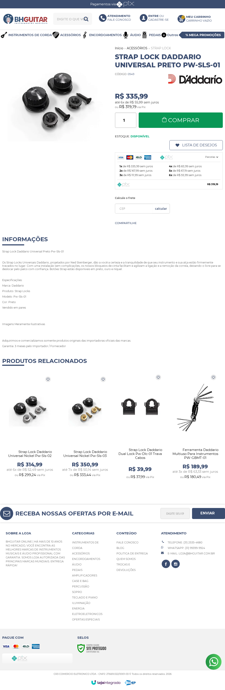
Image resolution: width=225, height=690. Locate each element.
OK (161, 208)
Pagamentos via (103, 4)
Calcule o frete (125, 198)
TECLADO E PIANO (85, 597)
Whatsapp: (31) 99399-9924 (186, 548)
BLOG (120, 548)
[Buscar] (86, 19)
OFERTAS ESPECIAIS (86, 619)
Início (119, 48)
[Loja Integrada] (106, 682)
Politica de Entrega (132, 553)
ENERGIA (78, 608)
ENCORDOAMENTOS (86, 559)
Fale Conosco (127, 542)
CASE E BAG (80, 581)
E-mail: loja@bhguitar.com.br (191, 553)
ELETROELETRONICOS (87, 614)
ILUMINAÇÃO (81, 603)
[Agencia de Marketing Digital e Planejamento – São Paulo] (130, 682)
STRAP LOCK (161, 48)
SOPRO (77, 592)
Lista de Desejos (199, 145)
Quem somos (126, 559)
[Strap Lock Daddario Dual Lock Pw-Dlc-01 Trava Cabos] (140, 427)
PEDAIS (77, 570)
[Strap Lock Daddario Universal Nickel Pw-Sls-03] (85, 427)
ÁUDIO (77, 564)
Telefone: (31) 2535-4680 (184, 542)
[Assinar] (208, 513)
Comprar (183, 120)
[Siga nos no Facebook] (165, 563)
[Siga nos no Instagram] (175, 563)
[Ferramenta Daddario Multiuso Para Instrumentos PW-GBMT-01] (195, 427)
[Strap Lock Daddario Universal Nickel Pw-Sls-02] (29, 427)
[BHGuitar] (25, 19)
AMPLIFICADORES (84, 575)
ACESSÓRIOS (137, 48)
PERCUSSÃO (80, 586)
